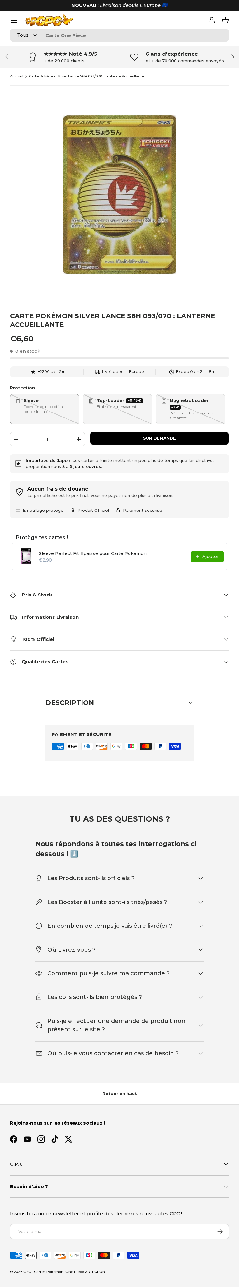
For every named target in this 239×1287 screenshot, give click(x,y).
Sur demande (159, 438)
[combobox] (119, 35)
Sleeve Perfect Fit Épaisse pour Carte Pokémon (93, 553)
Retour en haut (119, 1093)
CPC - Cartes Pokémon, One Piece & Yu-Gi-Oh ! (65, 1272)
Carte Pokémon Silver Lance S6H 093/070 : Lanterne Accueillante (86, 76)
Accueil (16, 76)
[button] (225, 20)
